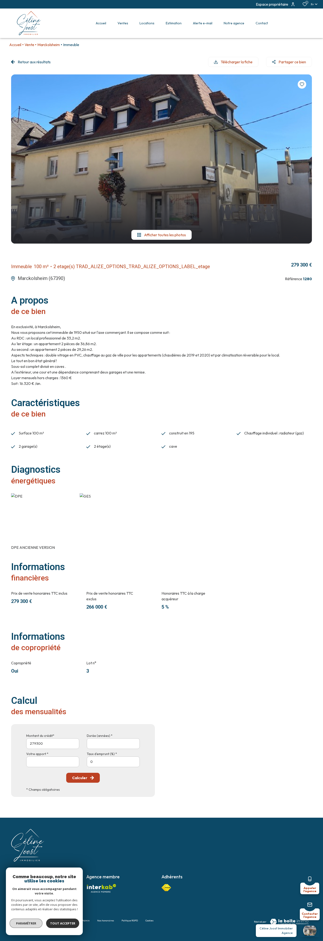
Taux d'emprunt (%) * (102, 754)
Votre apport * (37, 754)
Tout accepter (62, 923)
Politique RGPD (130, 920)
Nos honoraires (105, 920)
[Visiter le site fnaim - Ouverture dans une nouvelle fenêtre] (166, 887)
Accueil (15, 44)
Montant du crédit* (40, 736)
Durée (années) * (100, 736)
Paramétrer (26, 923)
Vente (29, 44)
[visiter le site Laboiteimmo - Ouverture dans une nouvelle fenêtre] (289, 922)
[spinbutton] (113, 761)
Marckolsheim (48, 44)
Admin (86, 920)
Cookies (149, 920)
